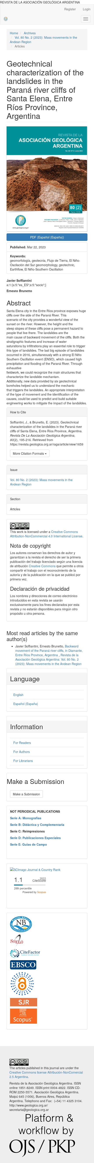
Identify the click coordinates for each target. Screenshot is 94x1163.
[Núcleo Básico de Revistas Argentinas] (21, 923)
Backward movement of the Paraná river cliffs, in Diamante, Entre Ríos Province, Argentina (49, 650)
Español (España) (25, 703)
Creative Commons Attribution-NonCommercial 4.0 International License (46, 533)
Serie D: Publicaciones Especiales (35, 838)
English (18, 694)
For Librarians (23, 760)
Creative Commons (42, 566)
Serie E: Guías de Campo (28, 844)
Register (70, 9)
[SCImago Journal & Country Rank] (35, 869)
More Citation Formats (29, 453)
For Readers (22, 742)
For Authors (21, 751)
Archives (30, 33)
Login (87, 9)
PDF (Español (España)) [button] (47, 237)
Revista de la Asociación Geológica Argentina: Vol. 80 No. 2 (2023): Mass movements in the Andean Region (48, 659)
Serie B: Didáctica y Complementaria (37, 824)
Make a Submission (26, 794)
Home (14, 33)
